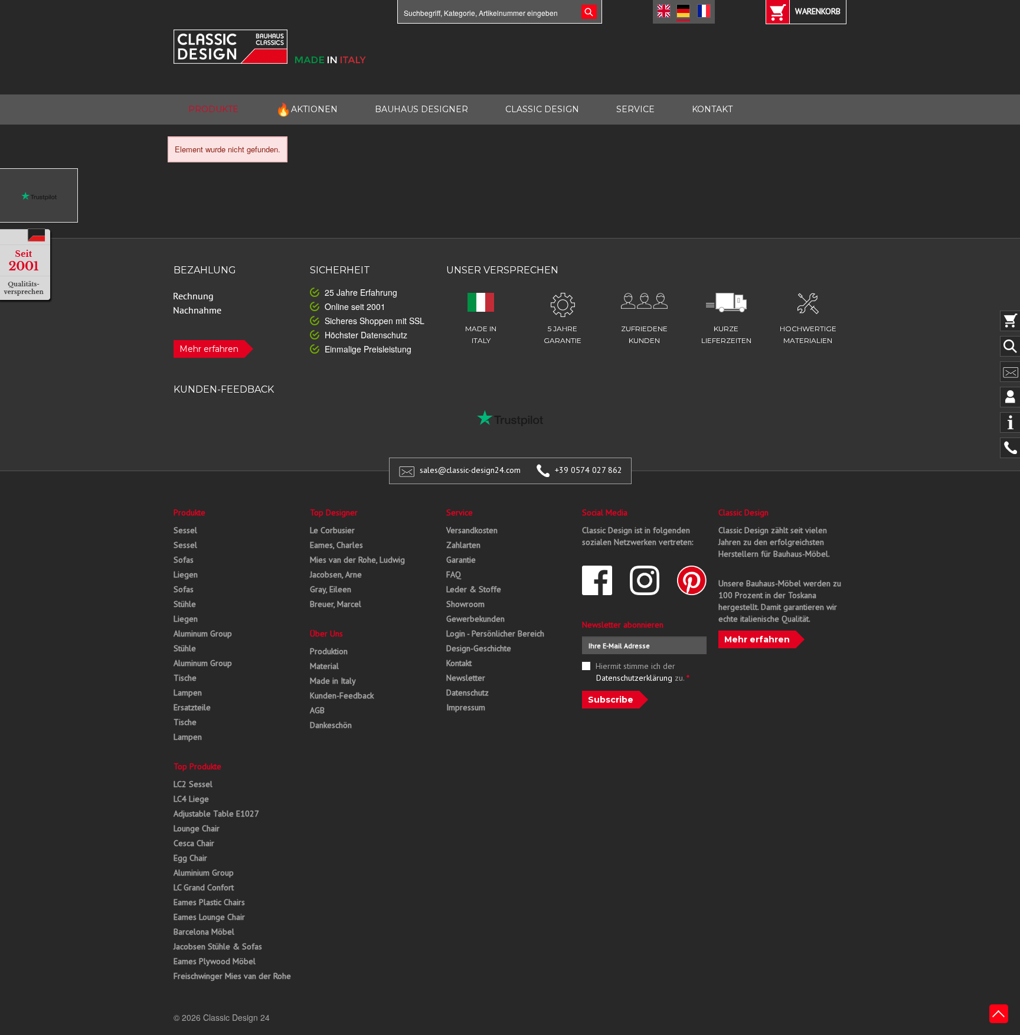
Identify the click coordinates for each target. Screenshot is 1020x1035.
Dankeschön (331, 725)
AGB (317, 710)
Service (459, 512)
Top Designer (334, 512)
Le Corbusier (332, 530)
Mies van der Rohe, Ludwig (357, 559)
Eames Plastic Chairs (209, 902)
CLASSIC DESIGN (542, 109)
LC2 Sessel (193, 784)
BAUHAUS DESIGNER (421, 109)
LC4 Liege (191, 799)
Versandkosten (472, 530)
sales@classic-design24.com (470, 470)
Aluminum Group (203, 633)
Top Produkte (197, 766)
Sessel (185, 530)
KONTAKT (712, 109)
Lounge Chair (197, 828)
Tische (185, 677)
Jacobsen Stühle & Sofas (218, 946)
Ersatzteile (192, 707)
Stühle (185, 604)
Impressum (465, 707)
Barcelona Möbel (204, 931)
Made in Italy (333, 680)
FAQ (453, 574)
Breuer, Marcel (335, 604)
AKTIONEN (307, 109)
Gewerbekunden (475, 618)
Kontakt (459, 663)
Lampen (188, 692)
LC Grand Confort (204, 887)
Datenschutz (467, 692)
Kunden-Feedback (342, 695)
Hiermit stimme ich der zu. (642, 672)
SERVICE (635, 109)
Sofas (184, 559)
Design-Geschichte (478, 648)
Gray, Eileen (330, 589)
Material (324, 666)
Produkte (189, 512)
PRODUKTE (213, 109)
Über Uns (326, 633)
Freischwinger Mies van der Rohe (232, 976)
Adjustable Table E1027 (216, 813)
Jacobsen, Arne (336, 574)
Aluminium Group (204, 872)
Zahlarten (463, 545)
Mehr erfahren (208, 349)
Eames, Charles (336, 545)
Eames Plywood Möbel (215, 961)
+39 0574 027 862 (588, 470)
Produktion (329, 651)
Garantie (461, 559)
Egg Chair (190, 858)
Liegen (186, 574)
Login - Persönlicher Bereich (495, 633)
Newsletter (465, 677)
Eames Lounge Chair (209, 917)
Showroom (465, 604)
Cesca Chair (194, 843)
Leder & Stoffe (473, 589)
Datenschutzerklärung (634, 677)
